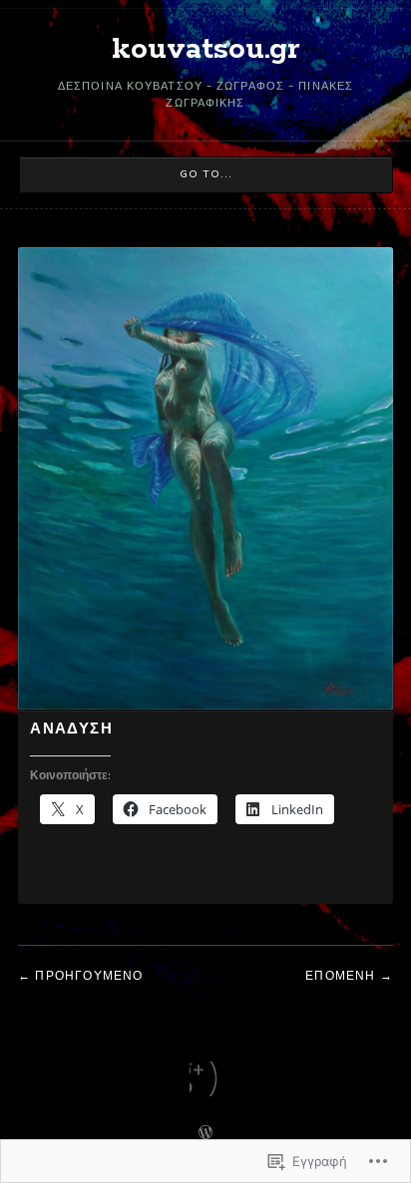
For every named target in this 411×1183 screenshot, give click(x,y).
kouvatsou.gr (206, 50)
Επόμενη (340, 975)
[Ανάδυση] (205, 706)
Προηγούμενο (89, 975)
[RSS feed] (206, 1078)
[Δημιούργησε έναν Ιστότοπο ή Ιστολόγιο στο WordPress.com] (205, 1134)
